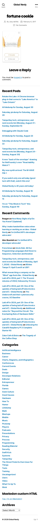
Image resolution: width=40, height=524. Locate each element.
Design (5, 373)
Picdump (6, 424)
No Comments (21, 25)
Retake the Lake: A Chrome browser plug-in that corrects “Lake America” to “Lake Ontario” (20, 99)
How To (5, 401)
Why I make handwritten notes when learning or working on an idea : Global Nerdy (19, 229)
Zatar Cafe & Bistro (10, 335)
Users (4, 478)
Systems (6, 456)
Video (4, 481)
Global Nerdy (20, 4)
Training (5, 471)
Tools (4, 468)
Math (4, 411)
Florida (5, 385)
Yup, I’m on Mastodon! (12, 499)
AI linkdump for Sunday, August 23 (17, 136)
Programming (8, 443)
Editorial (6, 379)
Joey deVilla (13, 22)
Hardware (6, 398)
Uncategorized (9, 474)
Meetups (6, 414)
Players (5, 427)
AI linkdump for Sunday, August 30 (17, 107)
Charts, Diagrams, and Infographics (18, 360)
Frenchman (7, 248)
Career (5, 357)
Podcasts (6, 430)
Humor (5, 404)
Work (4, 487)
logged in (18, 77)
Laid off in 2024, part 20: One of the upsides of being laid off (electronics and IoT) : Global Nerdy (18, 289)
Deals (4, 369)
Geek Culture (8, 392)
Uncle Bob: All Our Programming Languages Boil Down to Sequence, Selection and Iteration (19, 251)
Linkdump (6, 408)
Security (6, 449)
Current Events (9, 366)
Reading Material (9, 446)
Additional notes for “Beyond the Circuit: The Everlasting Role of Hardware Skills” (18, 311)
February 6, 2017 (29, 22)
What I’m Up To (9, 484)
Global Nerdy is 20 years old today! (18, 186)
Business (6, 353)
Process (6, 440)
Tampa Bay (7, 459)
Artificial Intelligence (11, 350)
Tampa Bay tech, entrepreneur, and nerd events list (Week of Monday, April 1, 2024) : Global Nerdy (20, 262)
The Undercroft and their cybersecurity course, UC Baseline (18, 295)
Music (5, 420)
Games (5, 388)
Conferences (8, 363)
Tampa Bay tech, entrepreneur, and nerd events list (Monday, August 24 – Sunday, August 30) (19, 152)
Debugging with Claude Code (15, 131)
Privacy (5, 436)
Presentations (8, 433)
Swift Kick (6, 452)
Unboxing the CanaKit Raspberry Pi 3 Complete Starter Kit (20, 328)
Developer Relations (11, 376)
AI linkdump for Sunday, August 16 (17, 191)
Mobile (5, 417)
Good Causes (8, 395)
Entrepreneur (8, 382)
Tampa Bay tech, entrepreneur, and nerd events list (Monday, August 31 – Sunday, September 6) (19, 123)
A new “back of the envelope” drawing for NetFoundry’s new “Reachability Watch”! (19, 162)
